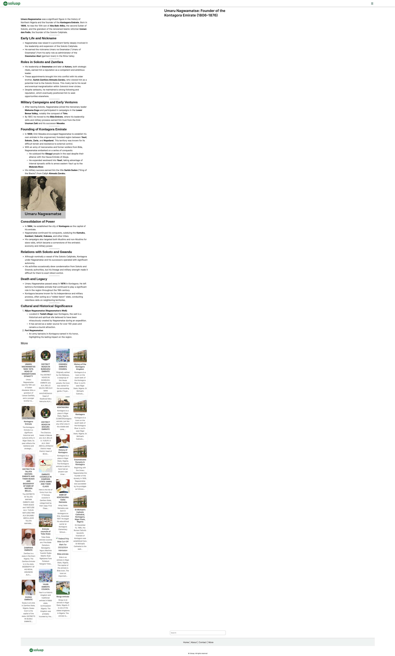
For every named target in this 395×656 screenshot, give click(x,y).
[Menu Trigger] (372, 3)
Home (186, 642)
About (194, 642)
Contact (202, 642)
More (210, 642)
